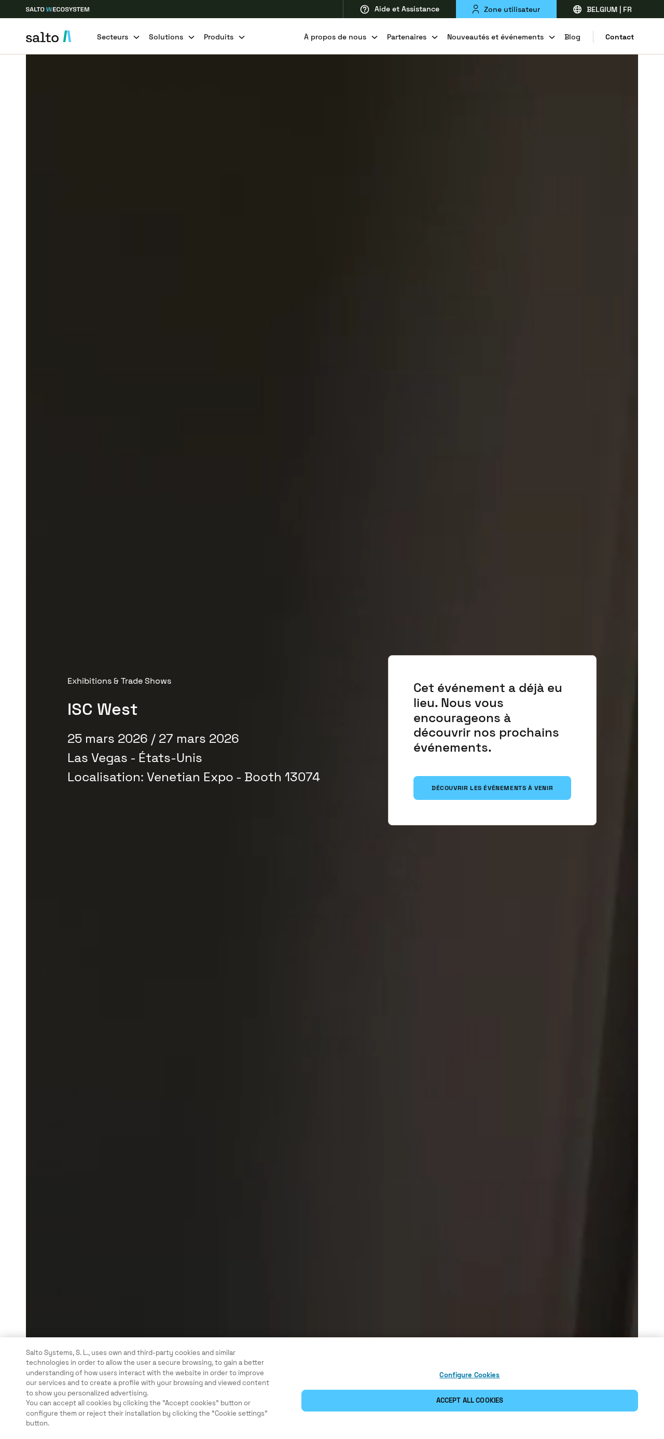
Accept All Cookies (469, 1400)
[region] (332, 1388)
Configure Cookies (469, 1375)
